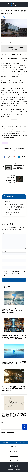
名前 (4, 251)
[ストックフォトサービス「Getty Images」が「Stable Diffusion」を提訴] (19, 177)
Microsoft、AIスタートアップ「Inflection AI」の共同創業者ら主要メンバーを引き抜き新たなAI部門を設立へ (14, 415)
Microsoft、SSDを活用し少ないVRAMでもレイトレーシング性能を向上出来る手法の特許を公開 (13, 388)
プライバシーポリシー (14, 460)
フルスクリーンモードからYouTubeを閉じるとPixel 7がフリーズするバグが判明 (19, 167)
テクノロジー (22, 16)
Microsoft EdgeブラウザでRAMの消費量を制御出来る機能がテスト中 (14, 363)
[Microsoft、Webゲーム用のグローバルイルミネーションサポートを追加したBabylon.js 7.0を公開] (14, 292)
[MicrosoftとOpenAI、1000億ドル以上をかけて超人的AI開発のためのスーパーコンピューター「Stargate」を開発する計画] (14, 319)
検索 (2, 423)
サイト (3, 264)
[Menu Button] (4, 4)
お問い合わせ (14, 446)
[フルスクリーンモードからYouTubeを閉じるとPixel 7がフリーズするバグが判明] (8, 165)
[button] (4, 157)
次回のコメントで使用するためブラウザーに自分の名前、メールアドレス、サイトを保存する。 (14, 274)
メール (4, 258)
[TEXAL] (12, 4)
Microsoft (3, 58)
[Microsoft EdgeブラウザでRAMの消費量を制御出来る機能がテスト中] (14, 345)
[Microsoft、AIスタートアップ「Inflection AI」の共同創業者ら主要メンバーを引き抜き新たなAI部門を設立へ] (14, 396)
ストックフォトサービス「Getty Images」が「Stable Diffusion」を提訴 (9, 178)
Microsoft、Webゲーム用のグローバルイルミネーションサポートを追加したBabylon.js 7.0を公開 (13, 310)
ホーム (2, 42)
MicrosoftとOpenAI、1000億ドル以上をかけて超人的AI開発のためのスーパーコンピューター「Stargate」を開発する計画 (14, 337)
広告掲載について (14, 456)
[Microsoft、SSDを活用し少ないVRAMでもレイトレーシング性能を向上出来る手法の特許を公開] (14, 370)
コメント (5, 233)
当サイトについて (14, 451)
